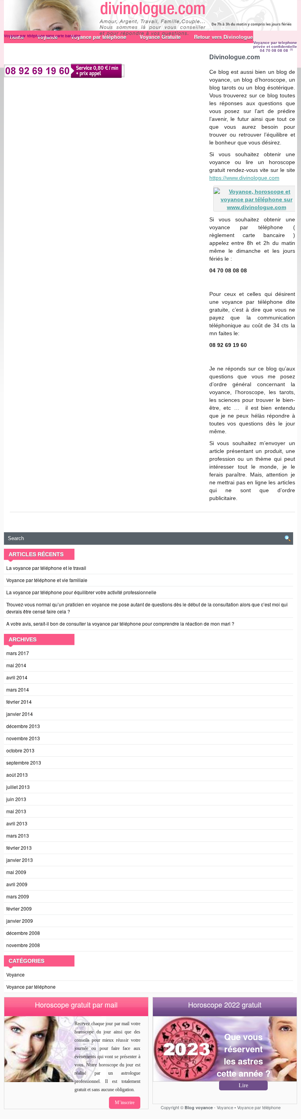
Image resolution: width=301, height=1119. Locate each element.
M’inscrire (124, 1102)
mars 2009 (17, 896)
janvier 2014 (19, 713)
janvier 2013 (19, 859)
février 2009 (19, 908)
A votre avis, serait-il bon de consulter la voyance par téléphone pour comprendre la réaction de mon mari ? (120, 623)
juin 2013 (16, 799)
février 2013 (19, 847)
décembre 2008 (23, 932)
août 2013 (17, 774)
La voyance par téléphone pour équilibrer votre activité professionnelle (81, 592)
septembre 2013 (23, 762)
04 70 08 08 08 (274, 50)
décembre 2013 (23, 726)
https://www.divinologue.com (244, 178)
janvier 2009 (19, 920)
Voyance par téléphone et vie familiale (46, 580)
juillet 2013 (18, 786)
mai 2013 (16, 811)
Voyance (15, 974)
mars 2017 (17, 653)
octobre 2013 (20, 750)
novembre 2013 (23, 738)
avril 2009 (16, 884)
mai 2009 (16, 872)
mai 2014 (16, 665)
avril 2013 (16, 823)
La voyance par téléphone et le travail (46, 567)
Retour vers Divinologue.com (229, 36)
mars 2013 (17, 835)
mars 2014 (17, 689)
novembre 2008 (23, 945)
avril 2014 (16, 677)
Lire (243, 1085)
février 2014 (19, 701)
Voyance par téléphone (31, 986)
